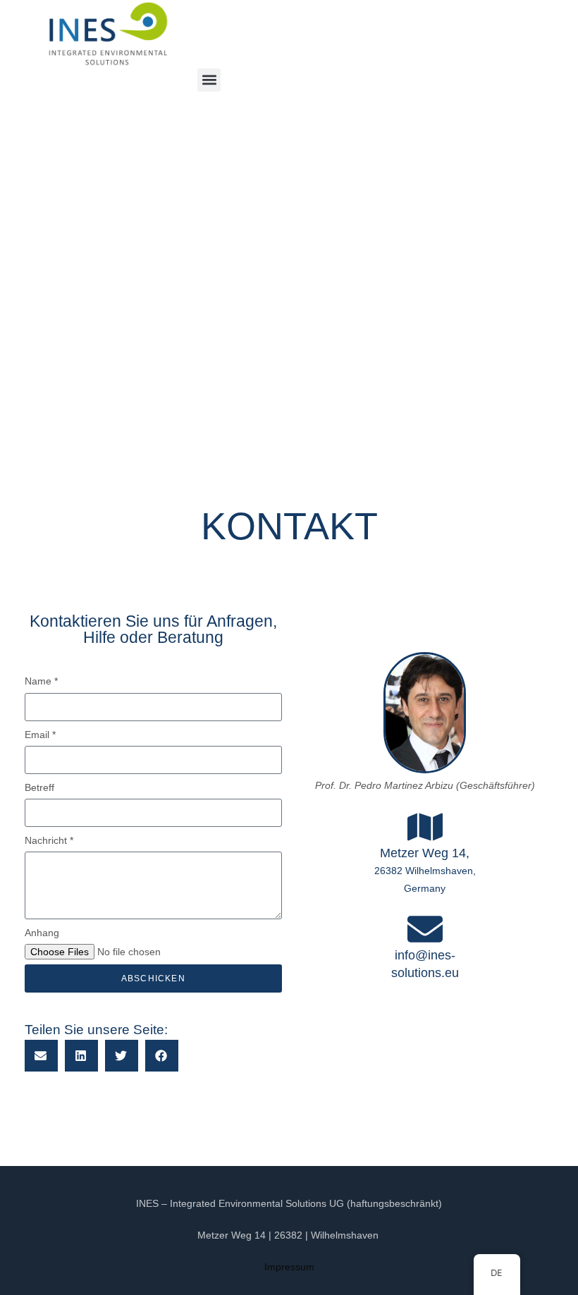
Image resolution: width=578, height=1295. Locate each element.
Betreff (39, 787)
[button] (209, 80)
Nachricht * (49, 840)
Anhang (42, 932)
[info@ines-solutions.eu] (425, 929)
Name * (41, 681)
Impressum (289, 1266)
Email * (40, 734)
